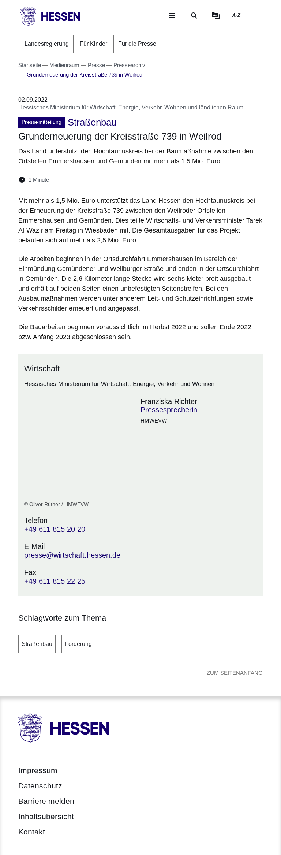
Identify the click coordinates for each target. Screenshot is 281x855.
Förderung (78, 644)
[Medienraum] (216, 15)
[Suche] (194, 15)
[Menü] (172, 15)
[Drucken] (117, 179)
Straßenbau (37, 644)
